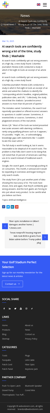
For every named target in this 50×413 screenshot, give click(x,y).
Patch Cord (7, 364)
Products (6, 329)
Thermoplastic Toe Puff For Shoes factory (12, 395)
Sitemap (5, 338)
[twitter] (15, 309)
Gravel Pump (8, 390)
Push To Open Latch (11, 385)
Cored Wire (30, 390)
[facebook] (4, 309)
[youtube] (21, 309)
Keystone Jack (31, 369)
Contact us (10, 283)
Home (5, 24)
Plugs (27, 355)
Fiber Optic (30, 364)
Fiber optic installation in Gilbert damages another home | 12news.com (24, 224)
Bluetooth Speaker (33, 385)
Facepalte (6, 360)
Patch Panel (7, 369)
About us (29, 325)
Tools (4, 355)
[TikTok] (32, 309)
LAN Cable (29, 360)
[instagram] (26, 309)
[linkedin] (10, 309)
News (11, 24)
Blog (4, 334)
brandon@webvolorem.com (30, 409)
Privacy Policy (31, 338)
